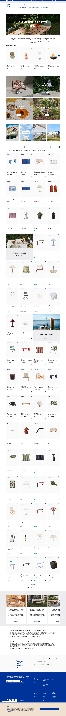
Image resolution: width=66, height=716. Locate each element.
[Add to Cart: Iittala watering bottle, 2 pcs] (18, 311)
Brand (10, 150)
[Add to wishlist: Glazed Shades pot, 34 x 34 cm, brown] (17, 369)
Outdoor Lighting (46, 85)
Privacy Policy (9, 711)
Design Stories (34, 7)
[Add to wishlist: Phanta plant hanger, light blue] (45, 557)
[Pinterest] (13, 700)
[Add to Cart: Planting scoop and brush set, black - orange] (59, 230)
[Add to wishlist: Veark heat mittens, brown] (58, 181)
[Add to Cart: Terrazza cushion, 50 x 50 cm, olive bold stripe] (32, 472)
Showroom (35, 693)
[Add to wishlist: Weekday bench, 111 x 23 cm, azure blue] (17, 154)
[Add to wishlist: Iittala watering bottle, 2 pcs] (17, 288)
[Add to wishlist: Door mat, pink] (17, 207)
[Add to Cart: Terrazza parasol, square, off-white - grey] (59, 553)
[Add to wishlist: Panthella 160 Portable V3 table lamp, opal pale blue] (58, 234)
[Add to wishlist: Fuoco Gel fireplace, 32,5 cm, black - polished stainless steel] (58, 48)
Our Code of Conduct (46, 683)
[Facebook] (10, 700)
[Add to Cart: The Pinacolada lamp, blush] (32, 72)
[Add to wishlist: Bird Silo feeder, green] (45, 207)
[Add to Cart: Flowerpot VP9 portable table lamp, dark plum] (18, 338)
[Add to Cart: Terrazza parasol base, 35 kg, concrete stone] (59, 284)
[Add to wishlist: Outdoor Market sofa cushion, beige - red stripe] (58, 423)
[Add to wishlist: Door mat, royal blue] (31, 154)
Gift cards (53, 694)
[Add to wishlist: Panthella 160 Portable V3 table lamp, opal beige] (45, 181)
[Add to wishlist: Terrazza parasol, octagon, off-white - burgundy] (58, 503)
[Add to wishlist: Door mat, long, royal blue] (31, 181)
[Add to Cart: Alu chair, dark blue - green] (18, 580)
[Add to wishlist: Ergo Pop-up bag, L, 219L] (58, 557)
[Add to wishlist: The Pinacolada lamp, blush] (31, 48)
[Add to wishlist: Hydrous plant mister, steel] (31, 207)
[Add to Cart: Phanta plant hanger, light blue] (45, 580)
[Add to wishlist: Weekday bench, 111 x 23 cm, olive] (45, 234)
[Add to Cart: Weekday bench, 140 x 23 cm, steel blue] (32, 580)
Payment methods (36, 678)
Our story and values (46, 676)
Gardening (46, 107)
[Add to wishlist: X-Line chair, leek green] (17, 342)
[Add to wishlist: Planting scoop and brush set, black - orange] (58, 207)
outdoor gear (41, 650)
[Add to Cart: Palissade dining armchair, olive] (59, 365)
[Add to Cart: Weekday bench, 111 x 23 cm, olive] (45, 257)
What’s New (44, 692)
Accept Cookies (49, 709)
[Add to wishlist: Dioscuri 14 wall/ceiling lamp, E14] (45, 288)
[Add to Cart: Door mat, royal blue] (32, 177)
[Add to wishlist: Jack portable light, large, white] (58, 288)
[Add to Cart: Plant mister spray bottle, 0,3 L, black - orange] (59, 472)
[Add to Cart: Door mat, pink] (18, 230)
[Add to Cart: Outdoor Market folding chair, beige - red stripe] (18, 526)
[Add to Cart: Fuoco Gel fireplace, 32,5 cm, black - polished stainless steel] (59, 72)
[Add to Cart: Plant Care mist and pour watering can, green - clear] (18, 553)
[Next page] (39, 587)
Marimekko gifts (12, 652)
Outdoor (45, 9)
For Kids (52, 9)
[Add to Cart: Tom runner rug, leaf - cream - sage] (32, 284)
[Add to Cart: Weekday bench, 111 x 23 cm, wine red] (32, 365)
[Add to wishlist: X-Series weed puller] (31, 530)
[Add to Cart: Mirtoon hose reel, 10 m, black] (18, 419)
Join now (36, 668)
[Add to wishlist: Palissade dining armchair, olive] (58, 342)
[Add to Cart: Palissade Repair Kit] (59, 177)
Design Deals (54, 696)
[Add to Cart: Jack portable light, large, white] (59, 311)
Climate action (45, 681)
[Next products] (59, 56)
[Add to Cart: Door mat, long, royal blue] (32, 204)
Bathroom (41, 9)
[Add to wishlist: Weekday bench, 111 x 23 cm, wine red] (31, 342)
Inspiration (30, 7)
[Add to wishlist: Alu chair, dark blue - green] (17, 557)
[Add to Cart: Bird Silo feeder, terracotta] (32, 446)
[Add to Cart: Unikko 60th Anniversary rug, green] (18, 499)
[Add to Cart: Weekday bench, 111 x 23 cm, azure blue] (18, 177)
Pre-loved (35, 696)
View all (59, 593)
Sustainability (45, 678)
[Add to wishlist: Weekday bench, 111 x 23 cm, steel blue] (58, 369)
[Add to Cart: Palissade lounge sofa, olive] (18, 472)
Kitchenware (45, 697)
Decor (27, 9)
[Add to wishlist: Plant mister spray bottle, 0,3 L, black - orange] (58, 450)
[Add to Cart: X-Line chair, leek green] (18, 365)
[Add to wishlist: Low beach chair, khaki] (17, 48)
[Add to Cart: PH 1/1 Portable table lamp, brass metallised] (45, 72)
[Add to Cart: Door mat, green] (45, 472)
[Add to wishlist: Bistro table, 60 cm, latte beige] (45, 530)
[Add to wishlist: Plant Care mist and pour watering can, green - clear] (17, 530)
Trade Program (54, 678)
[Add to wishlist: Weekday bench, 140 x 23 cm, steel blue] (31, 557)
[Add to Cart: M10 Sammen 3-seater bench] (32, 419)
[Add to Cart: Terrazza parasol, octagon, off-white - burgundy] (59, 526)
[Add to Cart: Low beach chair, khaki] (18, 72)
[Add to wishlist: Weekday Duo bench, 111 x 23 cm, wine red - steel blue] (45, 476)
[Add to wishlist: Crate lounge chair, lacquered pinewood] (45, 369)
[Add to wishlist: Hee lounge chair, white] (31, 476)
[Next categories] (59, 147)
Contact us (35, 683)
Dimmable (34, 150)
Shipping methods (36, 679)
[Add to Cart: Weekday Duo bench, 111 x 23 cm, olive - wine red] (45, 526)
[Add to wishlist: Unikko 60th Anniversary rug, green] (17, 476)
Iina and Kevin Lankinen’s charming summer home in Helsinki (58, 610)
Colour (14, 150)
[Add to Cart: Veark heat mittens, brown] (59, 204)
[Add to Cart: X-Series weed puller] (32, 553)
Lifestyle (48, 9)
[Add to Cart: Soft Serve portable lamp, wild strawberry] (45, 419)
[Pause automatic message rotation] (42, 0)
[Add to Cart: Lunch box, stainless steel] (18, 446)
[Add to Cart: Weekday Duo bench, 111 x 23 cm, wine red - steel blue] (45, 499)
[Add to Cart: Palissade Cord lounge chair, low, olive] (59, 499)
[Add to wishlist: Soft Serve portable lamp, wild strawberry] (45, 396)
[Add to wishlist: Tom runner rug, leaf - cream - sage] (31, 261)
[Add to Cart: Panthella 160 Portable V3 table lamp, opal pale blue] (59, 257)
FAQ (34, 682)
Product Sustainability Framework (46, 680)
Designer (30, 150)
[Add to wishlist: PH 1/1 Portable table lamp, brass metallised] (45, 48)
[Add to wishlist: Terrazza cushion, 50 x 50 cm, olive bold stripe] (31, 450)
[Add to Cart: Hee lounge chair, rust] (45, 284)
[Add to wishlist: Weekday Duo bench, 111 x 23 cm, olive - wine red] (45, 503)
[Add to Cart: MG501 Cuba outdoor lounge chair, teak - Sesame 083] (32, 392)
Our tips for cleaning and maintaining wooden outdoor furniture (16, 610)
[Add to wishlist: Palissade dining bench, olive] (58, 396)
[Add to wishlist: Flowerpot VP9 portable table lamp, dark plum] (17, 315)
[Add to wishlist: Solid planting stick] (45, 423)
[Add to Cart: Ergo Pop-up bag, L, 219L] (59, 580)
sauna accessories (15, 651)
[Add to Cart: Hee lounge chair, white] (32, 499)
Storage (30, 9)
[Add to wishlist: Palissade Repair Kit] (58, 154)
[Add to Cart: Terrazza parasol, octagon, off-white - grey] (18, 284)
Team (53, 679)
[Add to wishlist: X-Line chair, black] (31, 288)
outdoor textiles (48, 650)
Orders (35, 676)
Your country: (8, 683)
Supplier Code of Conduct (45, 685)
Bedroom (36, 9)
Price (21, 150)
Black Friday (54, 697)
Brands (44, 7)
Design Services (39, 7)
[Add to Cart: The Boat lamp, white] (32, 338)
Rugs (34, 9)
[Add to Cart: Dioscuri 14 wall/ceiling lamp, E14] (45, 311)
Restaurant (35, 694)
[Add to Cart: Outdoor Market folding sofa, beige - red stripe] (45, 177)
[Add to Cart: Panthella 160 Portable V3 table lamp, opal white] (32, 526)
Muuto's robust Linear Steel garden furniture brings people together (37, 610)
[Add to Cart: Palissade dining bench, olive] (59, 419)
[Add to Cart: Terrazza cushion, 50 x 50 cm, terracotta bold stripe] (45, 365)
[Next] (59, 133)
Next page (33, 584)
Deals (27, 7)
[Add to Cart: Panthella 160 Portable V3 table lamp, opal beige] (45, 204)
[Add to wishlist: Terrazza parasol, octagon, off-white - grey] (17, 261)
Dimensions (44, 150)
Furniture (14, 9)
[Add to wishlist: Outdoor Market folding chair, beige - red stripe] (17, 503)
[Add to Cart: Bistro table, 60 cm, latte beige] (45, 553)
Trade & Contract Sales (55, 676)
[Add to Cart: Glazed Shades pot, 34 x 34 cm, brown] (18, 392)
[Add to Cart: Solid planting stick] (45, 446)
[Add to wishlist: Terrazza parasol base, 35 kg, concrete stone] (58, 261)
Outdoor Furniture (19, 85)
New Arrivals (24, 7)
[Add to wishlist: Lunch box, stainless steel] (17, 423)
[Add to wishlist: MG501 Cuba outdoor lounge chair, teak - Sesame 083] (31, 369)
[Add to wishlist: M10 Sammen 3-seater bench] (31, 396)
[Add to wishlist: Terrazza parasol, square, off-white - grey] (58, 530)
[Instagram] (7, 700)
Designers (46, 7)
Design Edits (54, 693)
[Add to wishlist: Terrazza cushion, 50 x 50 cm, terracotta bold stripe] (45, 342)
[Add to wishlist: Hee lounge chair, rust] (45, 261)
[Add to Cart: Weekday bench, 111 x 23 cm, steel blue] (59, 392)
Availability (25, 150)
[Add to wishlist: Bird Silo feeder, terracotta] (31, 423)
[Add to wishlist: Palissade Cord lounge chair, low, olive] (58, 476)
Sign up (22, 681)
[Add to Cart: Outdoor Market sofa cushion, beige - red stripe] (59, 446)
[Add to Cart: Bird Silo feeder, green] (45, 230)
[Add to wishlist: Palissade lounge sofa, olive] (17, 450)
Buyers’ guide (45, 686)
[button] (55, 4)
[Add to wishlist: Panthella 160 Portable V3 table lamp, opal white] (31, 503)
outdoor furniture (30, 643)
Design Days (19, 7)
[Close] (16, 702)
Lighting (17, 9)
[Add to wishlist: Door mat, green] (45, 450)
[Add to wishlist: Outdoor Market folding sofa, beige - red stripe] (45, 154)
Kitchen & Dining (23, 9)
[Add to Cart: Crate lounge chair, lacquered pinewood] (45, 392)
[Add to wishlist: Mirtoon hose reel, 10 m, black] (17, 396)
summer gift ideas (44, 651)
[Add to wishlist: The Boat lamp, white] (31, 315)
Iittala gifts (18, 652)
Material (17, 150)
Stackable (39, 150)
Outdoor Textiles (19, 107)
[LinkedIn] (16, 700)
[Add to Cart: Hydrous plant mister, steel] (32, 230)
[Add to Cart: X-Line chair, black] (32, 311)
